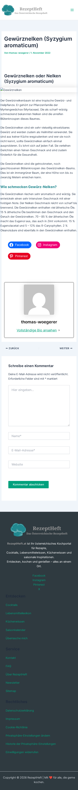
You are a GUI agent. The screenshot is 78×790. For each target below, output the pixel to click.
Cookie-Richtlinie (16, 727)
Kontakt (11, 658)
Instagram (39, 580)
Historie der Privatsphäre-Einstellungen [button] (31, 744)
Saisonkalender (15, 630)
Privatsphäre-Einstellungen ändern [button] (28, 735)
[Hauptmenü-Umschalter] (72, 10)
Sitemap (11, 691)
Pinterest (39, 584)
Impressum (13, 719)
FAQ (8, 666)
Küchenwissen (15, 621)
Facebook (39, 575)
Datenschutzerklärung (20, 710)
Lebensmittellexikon (18, 613)
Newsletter (13, 682)
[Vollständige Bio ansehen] (59, 330)
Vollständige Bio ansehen (37, 330)
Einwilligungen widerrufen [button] (22, 752)
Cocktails (12, 605)
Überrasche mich (17, 638)
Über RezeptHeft (16, 674)
